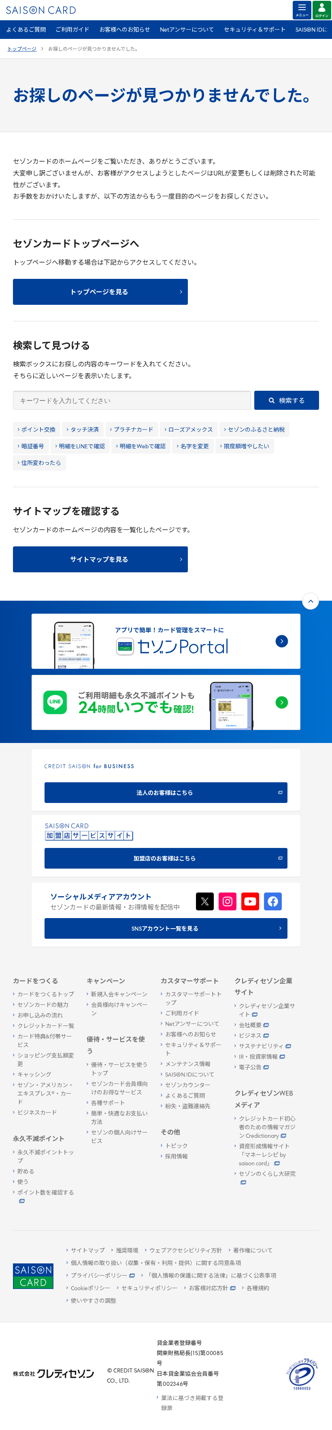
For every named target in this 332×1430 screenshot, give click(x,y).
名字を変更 (195, 447)
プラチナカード (133, 430)
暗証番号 (32, 447)
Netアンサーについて (187, 30)
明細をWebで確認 (143, 447)
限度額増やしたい (246, 447)
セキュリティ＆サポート (255, 30)
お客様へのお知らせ (124, 30)
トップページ (21, 49)
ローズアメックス (190, 430)
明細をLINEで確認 (82, 447)
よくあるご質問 (26, 30)
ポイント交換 (38, 430)
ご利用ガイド (72, 30)
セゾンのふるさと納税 (256, 430)
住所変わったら (41, 463)
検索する (291, 401)
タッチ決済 (84, 430)
